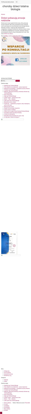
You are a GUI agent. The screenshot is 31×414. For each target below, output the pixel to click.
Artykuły (3, 14)
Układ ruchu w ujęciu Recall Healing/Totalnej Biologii (16, 111)
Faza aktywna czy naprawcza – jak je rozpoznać (15, 87)
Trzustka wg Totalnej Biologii (11, 90)
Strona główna (7, 402)
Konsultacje (7, 407)
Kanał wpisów (7, 372)
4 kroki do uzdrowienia (9, 114)
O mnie (6, 404)
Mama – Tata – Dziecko (9, 99)
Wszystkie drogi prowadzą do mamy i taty (14, 115)
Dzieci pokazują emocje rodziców (13, 19)
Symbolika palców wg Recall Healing (12, 112)
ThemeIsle (27, 402)
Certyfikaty (6, 405)
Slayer (5, 381)
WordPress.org (7, 375)
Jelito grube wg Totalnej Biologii (11, 100)
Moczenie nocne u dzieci (10, 102)
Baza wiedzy (7, 408)
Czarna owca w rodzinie (9, 109)
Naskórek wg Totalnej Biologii (11, 85)
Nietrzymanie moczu (9, 106)
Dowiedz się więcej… (8, 33)
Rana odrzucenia (8, 94)
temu (15, 36)
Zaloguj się (6, 371)
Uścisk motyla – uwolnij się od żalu (12, 97)
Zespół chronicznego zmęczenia (12, 108)
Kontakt (6, 410)
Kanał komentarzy (8, 374)
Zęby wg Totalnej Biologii (10, 96)
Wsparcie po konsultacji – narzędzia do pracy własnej (17, 88)
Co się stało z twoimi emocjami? (11, 117)
